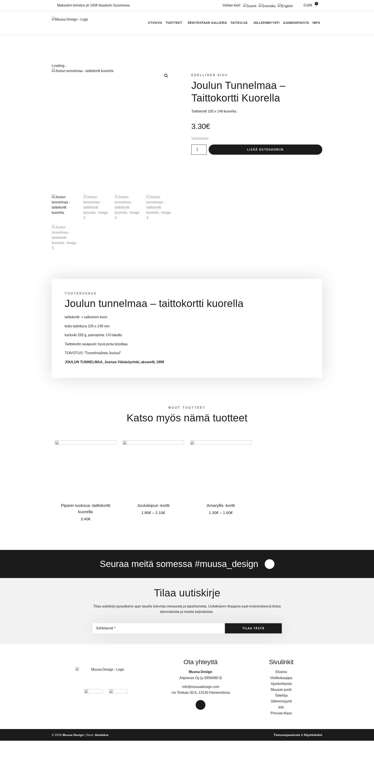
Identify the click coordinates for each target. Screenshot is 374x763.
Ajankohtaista (296, 22)
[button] (166, 76)
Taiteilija (239, 22)
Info (316, 22)
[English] (284, 6)
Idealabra (101, 735)
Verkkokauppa (281, 678)
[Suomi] (248, 6)
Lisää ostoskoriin (265, 149)
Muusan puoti (281, 689)
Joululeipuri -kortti (153, 505)
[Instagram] (269, 564)
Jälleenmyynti (266, 22)
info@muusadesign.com (200, 687)
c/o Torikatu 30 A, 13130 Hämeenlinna (200, 692)
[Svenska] (266, 6)
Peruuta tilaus (281, 713)
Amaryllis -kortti (221, 505)
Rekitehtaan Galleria (207, 22)
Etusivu (155, 22)
